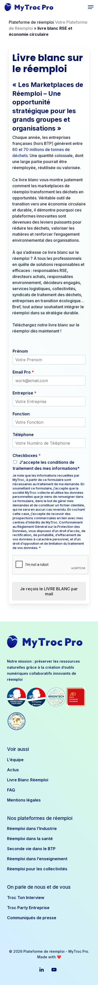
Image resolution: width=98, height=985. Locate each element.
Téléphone (23, 434)
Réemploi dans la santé (30, 838)
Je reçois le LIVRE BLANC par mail (49, 591)
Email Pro (23, 372)
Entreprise (24, 392)
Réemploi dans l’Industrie (32, 828)
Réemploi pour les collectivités (37, 868)
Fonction (21, 413)
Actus (13, 769)
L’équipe (15, 759)
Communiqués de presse (31, 917)
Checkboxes (27, 455)
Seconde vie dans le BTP (31, 848)
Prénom (20, 351)
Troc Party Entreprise (28, 907)
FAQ (11, 789)
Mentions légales (24, 800)
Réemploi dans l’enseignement (37, 858)
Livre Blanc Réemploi (27, 779)
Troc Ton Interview (25, 897)
